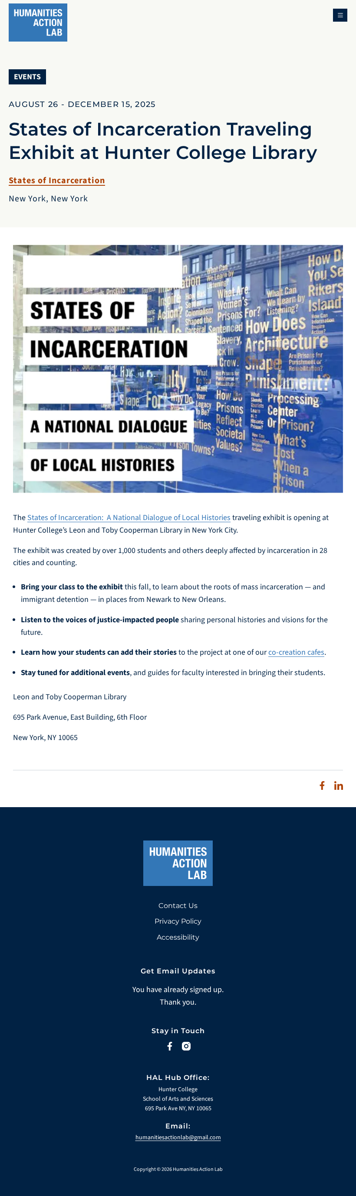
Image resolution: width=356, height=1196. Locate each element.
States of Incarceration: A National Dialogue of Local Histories (129, 517)
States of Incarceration (57, 181)
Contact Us (178, 906)
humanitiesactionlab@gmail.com (178, 1137)
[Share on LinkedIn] (338, 785)
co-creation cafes (296, 652)
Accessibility (178, 937)
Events (27, 76)
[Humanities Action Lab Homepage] (38, 18)
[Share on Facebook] (322, 785)
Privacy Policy (178, 921)
